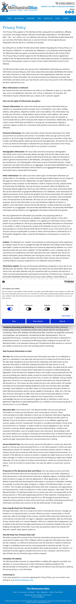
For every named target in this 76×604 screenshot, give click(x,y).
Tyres (39, 18)
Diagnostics (48, 18)
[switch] (28, 308)
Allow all (62, 321)
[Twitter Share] (69, 12)
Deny (14, 321)
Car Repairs (30, 18)
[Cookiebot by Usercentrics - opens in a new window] (66, 281)
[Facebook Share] (66, 12)
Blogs (57, 18)
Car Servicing (19, 18)
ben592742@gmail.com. (24, 580)
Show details (66, 315)
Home (9, 18)
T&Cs (39, 602)
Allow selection (38, 321)
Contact (66, 18)
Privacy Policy (58, 592)
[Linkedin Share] (72, 12)
